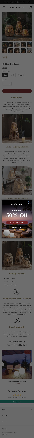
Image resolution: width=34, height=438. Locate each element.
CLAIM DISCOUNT (17, 222)
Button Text (17, 233)
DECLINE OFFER (17, 227)
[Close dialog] (29, 202)
